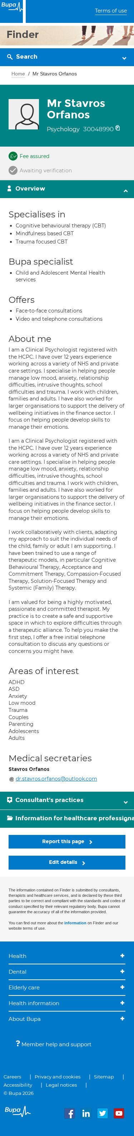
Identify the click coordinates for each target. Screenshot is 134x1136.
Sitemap (104, 1077)
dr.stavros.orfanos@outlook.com (56, 779)
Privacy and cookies (57, 1077)
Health (17, 956)
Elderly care (24, 987)
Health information (34, 1003)
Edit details (64, 862)
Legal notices (61, 1085)
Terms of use (111, 11)
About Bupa (25, 1018)
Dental (17, 971)
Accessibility (18, 1085)
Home (18, 74)
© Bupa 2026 (19, 1093)
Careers (12, 1077)
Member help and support (55, 1044)
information (75, 923)
